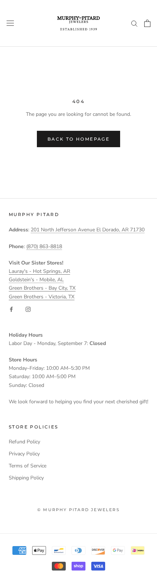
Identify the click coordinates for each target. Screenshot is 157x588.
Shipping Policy (26, 477)
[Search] (134, 23)
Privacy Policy (24, 453)
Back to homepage (78, 139)
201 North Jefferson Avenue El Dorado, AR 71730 (88, 229)
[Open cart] (147, 23)
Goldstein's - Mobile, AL (36, 279)
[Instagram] (28, 309)
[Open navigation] (10, 23)
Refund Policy (24, 441)
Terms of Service (27, 465)
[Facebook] (11, 309)
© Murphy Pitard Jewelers (78, 509)
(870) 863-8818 (44, 246)
